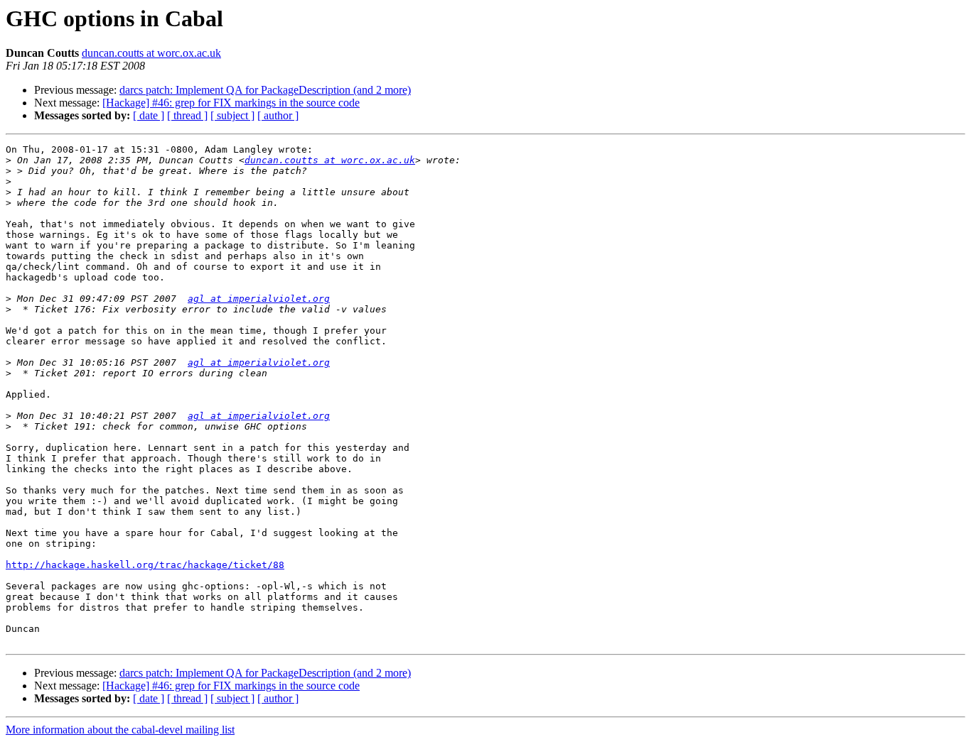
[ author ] (278, 115)
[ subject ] (232, 115)
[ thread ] (187, 115)
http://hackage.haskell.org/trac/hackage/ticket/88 (145, 565)
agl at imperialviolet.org (259, 298)
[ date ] (148, 115)
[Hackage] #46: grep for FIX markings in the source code (231, 103)
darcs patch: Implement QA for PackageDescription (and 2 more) (265, 90)
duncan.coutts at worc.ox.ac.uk (151, 53)
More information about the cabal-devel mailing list (120, 730)
